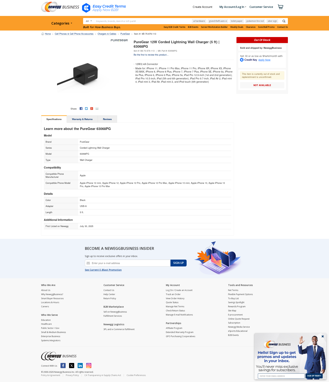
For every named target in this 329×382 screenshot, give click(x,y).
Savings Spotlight (236, 302)
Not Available (262, 85)
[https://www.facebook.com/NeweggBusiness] (63, 365)
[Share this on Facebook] (81, 108)
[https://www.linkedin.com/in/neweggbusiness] (80, 365)
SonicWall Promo (266, 27)
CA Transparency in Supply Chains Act (102, 375)
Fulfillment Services (112, 315)
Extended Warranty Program (179, 332)
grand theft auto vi (218, 21)
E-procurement (235, 314)
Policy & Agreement (50, 375)
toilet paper (236, 21)
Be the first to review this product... (151, 54)
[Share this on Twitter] (86, 108)
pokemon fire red (255, 21)
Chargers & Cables (107, 33)
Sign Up (178, 263)
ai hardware (199, 21)
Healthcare (46, 324)
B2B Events (193, 27)
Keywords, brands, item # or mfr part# (116, 21)
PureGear (125, 33)
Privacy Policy (72, 375)
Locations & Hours (50, 302)
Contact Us (282, 27)
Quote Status (172, 302)
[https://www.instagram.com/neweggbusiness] (88, 365)
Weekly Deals (236, 27)
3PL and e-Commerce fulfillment (119, 329)
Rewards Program (237, 306)
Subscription (234, 322)
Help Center (109, 294)
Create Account (202, 7)
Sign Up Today (313, 375)
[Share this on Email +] (97, 108)
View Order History (175, 298)
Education (46, 320)
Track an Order (173, 294)
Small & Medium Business (53, 332)
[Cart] (280, 6)
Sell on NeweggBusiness (115, 311)
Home (48, 33)
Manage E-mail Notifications (179, 314)
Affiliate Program (174, 328)
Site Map (232, 310)
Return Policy (109, 298)
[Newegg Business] (58, 356)
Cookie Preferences (136, 375)
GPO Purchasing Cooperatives (180, 336)
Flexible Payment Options (240, 294)
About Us (45, 290)
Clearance (250, 27)
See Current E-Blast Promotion (103, 269)
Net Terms (233, 290)
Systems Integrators (50, 340)
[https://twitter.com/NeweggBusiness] (71, 365)
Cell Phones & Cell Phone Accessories (74, 33)
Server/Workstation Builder (214, 27)
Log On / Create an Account (179, 290)
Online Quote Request (238, 318)
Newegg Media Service (239, 326)
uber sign (272, 21)
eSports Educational (237, 331)
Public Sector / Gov (50, 328)
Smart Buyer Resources (52, 298)
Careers (45, 306)
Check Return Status (175, 310)
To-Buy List (233, 298)
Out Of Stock (262, 40)
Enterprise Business (50, 336)
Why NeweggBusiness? (52, 294)
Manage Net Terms (175, 306)
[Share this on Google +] (91, 108)
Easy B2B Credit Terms (174, 27)
